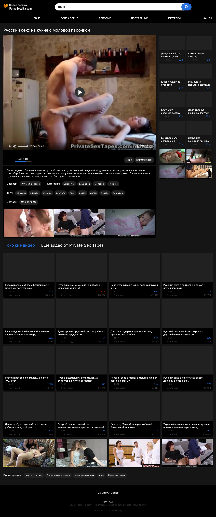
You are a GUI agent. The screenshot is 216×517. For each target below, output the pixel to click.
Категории (175, 18)
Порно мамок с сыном (58, 475)
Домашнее (84, 184)
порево (105, 193)
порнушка (118, 193)
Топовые (105, 18)
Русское (113, 184)
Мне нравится (7, 160)
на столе (60, 193)
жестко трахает (33, 475)
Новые (36, 18)
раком (82, 193)
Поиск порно (69, 18)
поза (72, 193)
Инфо (129, 160)
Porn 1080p (108, 501)
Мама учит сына (116, 475)
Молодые (99, 184)
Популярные (139, 18)
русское (47, 193)
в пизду (34, 193)
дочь (101, 475)
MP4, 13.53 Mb (28, 202)
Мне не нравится (11, 160)
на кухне (21, 193)
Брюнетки (69, 184)
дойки (93, 193)
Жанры (207, 18)
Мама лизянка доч (84, 475)
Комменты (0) (144, 160)
